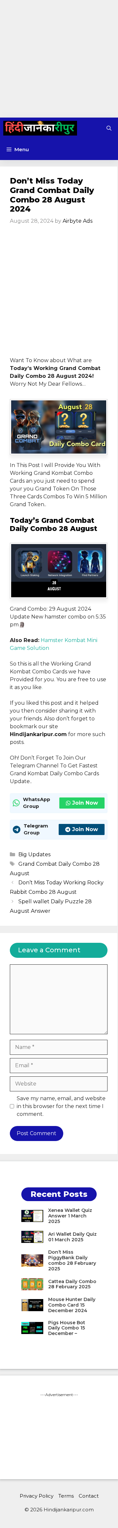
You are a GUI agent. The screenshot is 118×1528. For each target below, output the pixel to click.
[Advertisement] (59, 59)
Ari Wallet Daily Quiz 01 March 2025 (72, 1237)
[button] (109, 128)
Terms (66, 1496)
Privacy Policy (36, 1496)
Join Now (85, 803)
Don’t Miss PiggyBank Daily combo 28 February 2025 (72, 1260)
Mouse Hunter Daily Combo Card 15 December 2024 (71, 1304)
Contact (89, 1496)
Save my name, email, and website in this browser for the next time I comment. (61, 1106)
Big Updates (34, 854)
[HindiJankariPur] (40, 128)
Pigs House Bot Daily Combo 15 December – (66, 1328)
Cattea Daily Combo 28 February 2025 (72, 1284)
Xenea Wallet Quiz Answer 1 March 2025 (70, 1215)
